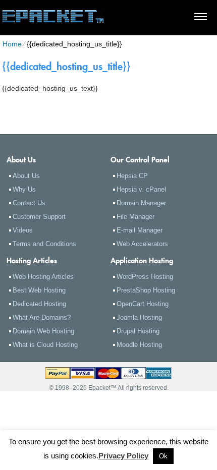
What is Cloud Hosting (45, 344)
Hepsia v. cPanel (141, 189)
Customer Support (39, 216)
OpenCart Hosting (143, 304)
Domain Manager (141, 203)
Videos (23, 230)
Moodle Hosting (139, 344)
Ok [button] (163, 456)
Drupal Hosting (138, 331)
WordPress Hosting (145, 276)
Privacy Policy (123, 455)
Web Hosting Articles (43, 276)
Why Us (24, 189)
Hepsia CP (132, 176)
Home (12, 44)
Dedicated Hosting (39, 304)
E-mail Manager (139, 230)
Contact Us (29, 203)
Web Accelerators (142, 244)
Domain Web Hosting (43, 331)
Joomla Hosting (139, 317)
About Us (26, 176)
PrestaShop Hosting (146, 290)
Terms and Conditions (44, 244)
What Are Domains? (42, 317)
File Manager (135, 216)
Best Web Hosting (39, 290)
